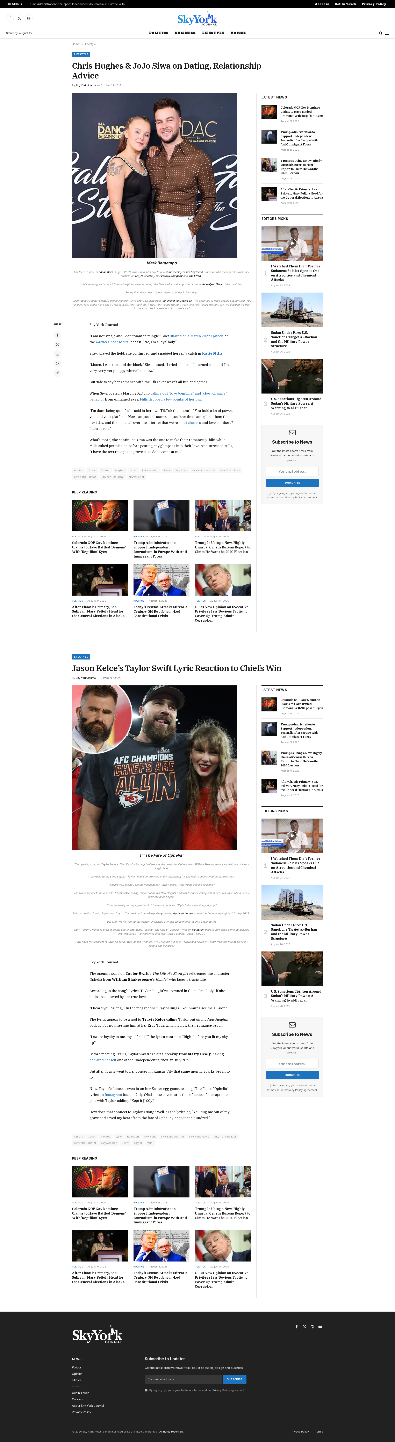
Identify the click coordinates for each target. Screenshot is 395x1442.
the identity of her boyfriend (185, 272)
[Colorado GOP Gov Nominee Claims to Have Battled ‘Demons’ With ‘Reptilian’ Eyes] (100, 515)
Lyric (119, 1136)
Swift (125, 1142)
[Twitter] (57, 344)
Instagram (198, 929)
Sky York (181, 470)
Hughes (120, 470)
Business (185, 33)
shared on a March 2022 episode (197, 336)
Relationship (150, 470)
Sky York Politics (85, 476)
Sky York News (230, 470)
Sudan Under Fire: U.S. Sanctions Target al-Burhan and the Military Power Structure (294, 339)
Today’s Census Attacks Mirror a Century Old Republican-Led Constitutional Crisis (160, 611)
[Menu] (387, 33)
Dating (105, 470)
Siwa (167, 470)
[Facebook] (57, 335)
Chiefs (78, 1136)
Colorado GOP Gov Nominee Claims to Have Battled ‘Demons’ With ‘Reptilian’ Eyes (99, 547)
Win (149, 1142)
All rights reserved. (171, 1431)
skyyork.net (136, 476)
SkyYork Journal (113, 476)
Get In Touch (345, 4)
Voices (238, 33)
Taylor (138, 1142)
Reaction (133, 1136)
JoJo (133, 470)
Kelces (105, 1136)
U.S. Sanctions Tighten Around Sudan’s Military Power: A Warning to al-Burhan (296, 403)
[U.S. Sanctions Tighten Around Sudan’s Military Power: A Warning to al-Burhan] (292, 376)
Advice (78, 470)
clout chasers (190, 422)
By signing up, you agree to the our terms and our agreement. (197, 1390)
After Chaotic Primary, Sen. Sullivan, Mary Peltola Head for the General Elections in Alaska (98, 611)
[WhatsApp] (57, 363)
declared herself (183, 913)
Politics (158, 33)
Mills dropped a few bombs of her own (171, 399)
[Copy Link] (57, 373)
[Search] (380, 33)
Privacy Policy (374, 4)
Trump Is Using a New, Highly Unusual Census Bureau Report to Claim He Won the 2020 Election (222, 547)
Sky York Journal (86, 85)
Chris (92, 470)
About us (322, 4)
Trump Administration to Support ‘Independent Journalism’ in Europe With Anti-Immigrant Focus (79, 4)
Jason (92, 1136)
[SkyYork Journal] (197, 18)
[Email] (57, 354)
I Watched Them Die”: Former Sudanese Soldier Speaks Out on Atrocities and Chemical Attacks (295, 273)
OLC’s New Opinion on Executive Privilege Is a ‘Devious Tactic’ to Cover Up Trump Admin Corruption (221, 613)
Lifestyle (213, 33)
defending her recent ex (177, 300)
